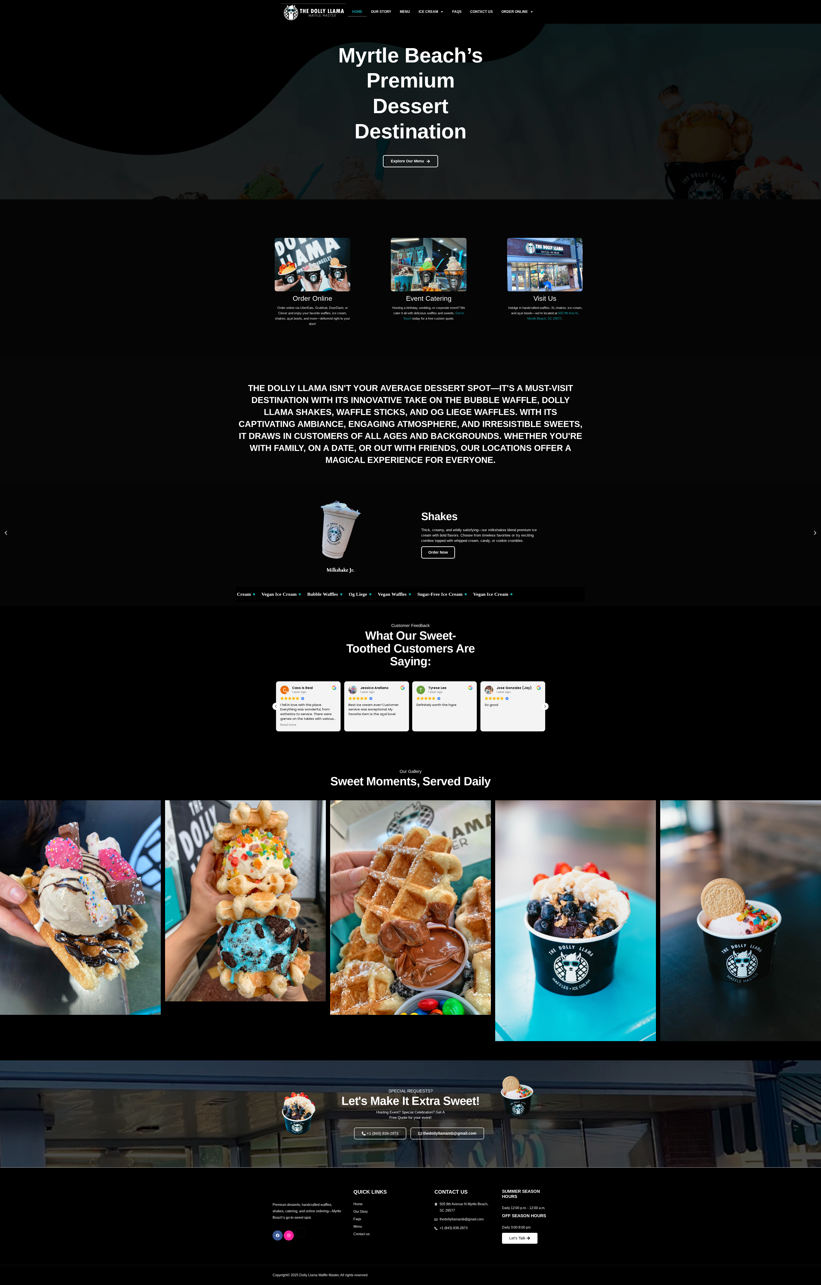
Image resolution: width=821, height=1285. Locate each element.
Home (357, 11)
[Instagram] (289, 1235)
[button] (6, 532)
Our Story (381, 11)
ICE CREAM (428, 11)
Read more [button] (493, 725)
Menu (405, 11)
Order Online (514, 11)
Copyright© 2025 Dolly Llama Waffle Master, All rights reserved (320, 1275)
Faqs (457, 11)
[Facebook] (278, 1235)
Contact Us (481, 11)
